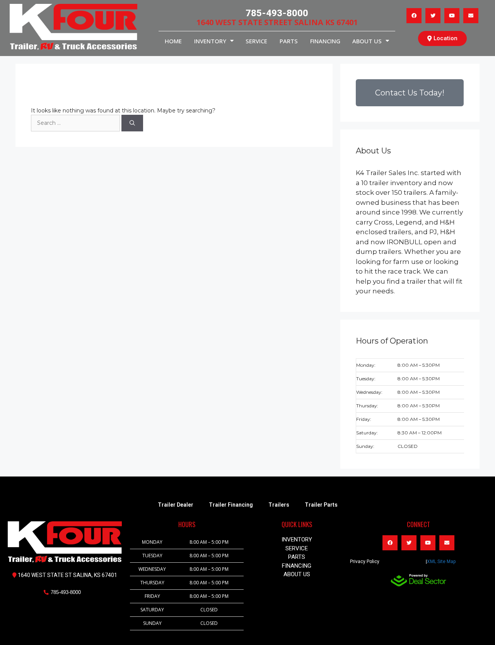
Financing (325, 41)
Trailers (278, 505)
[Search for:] (76, 122)
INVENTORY (210, 41)
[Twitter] (432, 15)
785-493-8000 (277, 13)
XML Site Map (441, 561)
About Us (367, 41)
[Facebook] (414, 15)
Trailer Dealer (175, 505)
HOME (173, 41)
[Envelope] (470, 15)
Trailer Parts (321, 505)
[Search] (132, 123)
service (256, 41)
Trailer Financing (231, 505)
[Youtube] (451, 15)
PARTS (289, 41)
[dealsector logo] (418, 580)
